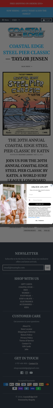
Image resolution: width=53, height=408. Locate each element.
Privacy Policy (31, 217)
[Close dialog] (51, 185)
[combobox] (30, 200)
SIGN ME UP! (40, 204)
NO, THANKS (40, 220)
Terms (37, 217)
